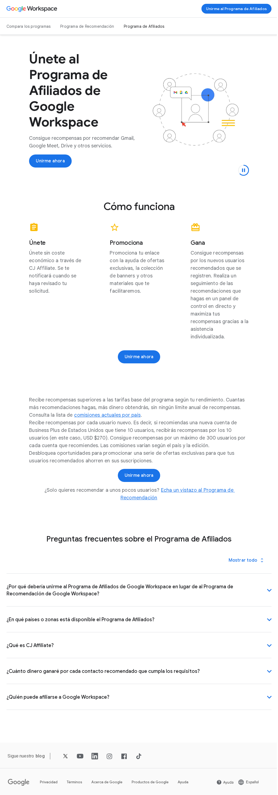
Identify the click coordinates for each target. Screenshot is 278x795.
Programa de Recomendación (87, 26)
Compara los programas (28, 26)
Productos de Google (150, 782)
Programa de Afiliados (144, 26)
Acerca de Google (106, 782)
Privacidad (49, 782)
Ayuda (183, 782)
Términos (74, 782)
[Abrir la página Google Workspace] (32, 8)
